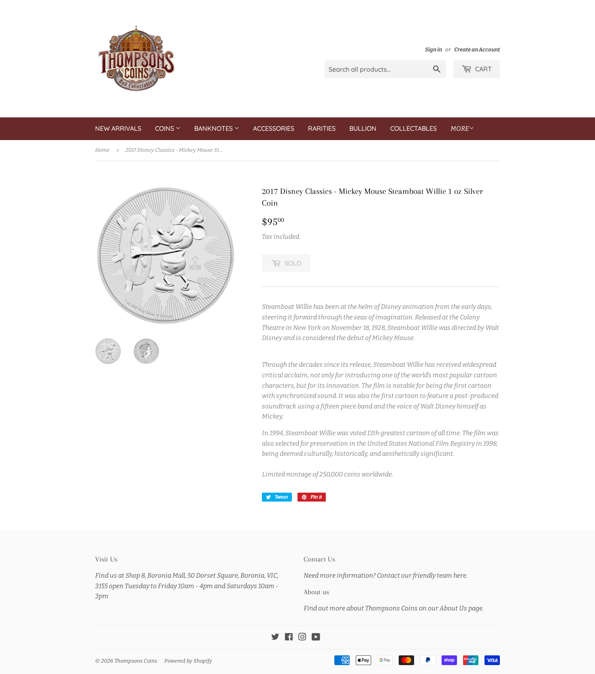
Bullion (362, 128)
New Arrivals (118, 128)
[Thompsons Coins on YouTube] (316, 638)
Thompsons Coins (136, 661)
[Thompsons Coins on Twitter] (275, 638)
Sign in (433, 49)
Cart (483, 69)
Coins (165, 128)
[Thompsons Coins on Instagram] (302, 638)
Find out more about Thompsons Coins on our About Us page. (394, 608)
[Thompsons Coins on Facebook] (289, 638)
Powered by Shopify (188, 661)
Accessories (273, 128)
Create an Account (477, 49)
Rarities (322, 128)
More (459, 128)
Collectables (413, 128)
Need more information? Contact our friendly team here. (386, 575)
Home (102, 150)
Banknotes (214, 128)
